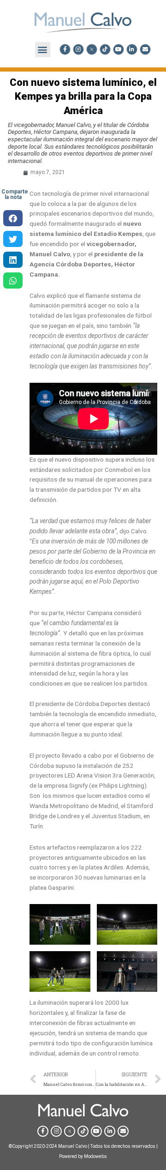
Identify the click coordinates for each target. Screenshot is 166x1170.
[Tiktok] (105, 49)
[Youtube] (118, 49)
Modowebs (95, 1156)
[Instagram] (78, 49)
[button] (42, 49)
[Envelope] (145, 49)
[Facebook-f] (65, 49)
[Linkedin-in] (131, 49)
